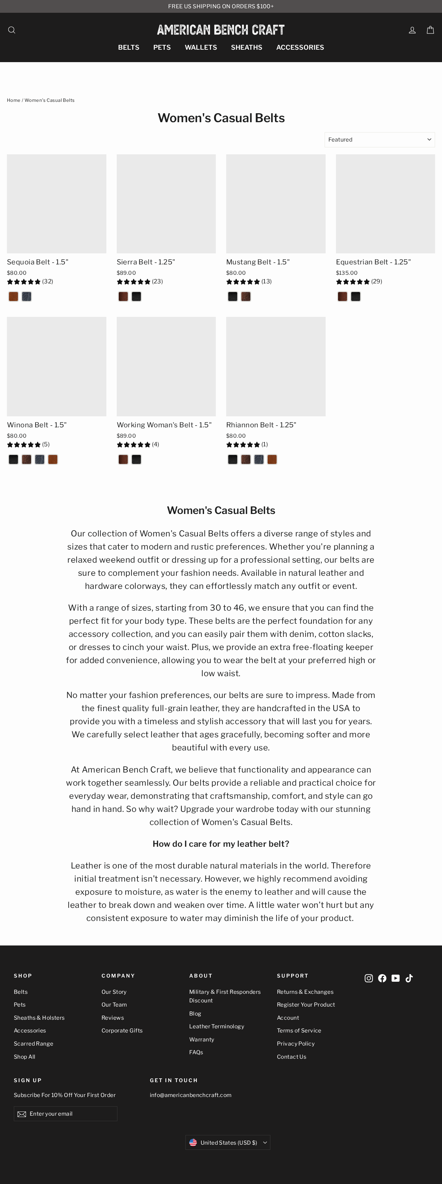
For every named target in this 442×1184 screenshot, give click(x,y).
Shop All (24, 1057)
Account (288, 1018)
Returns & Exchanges (305, 992)
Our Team (114, 1004)
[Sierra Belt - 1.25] (123, 296)
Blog (195, 1013)
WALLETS (201, 47)
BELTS (129, 47)
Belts (21, 992)
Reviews (113, 1018)
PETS (162, 47)
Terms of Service (299, 1030)
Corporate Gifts (122, 1030)
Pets (20, 1004)
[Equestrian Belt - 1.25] (342, 296)
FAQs (196, 1052)
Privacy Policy (296, 1043)
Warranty (201, 1039)
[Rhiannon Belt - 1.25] (233, 459)
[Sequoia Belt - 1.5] (13, 296)
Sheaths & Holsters (39, 1018)
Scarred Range (34, 1043)
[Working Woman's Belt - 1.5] (123, 459)
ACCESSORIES (300, 47)
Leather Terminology (216, 1026)
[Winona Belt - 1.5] (13, 459)
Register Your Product (306, 1004)
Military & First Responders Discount (225, 996)
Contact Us (291, 1057)
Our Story (114, 992)
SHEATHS (246, 47)
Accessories (30, 1030)
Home (14, 100)
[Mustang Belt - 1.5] (233, 296)
